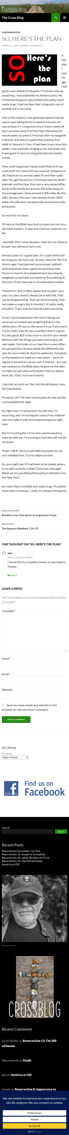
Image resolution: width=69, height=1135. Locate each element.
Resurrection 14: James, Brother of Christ (25, 857)
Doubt (27, 1060)
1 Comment (36, 45)
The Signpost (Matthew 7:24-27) (20, 526)
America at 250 (10, 864)
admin (24, 45)
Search (6, 827)
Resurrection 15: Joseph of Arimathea (23, 854)
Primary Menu (64, 17)
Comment (9, 611)
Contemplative (11, 32)
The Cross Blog (13, 18)
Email (6, 674)
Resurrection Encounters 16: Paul (21, 850)
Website (7, 689)
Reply (14, 575)
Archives (7, 753)
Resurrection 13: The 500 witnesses (22, 860)
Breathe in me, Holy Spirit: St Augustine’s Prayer (29, 513)
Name (6, 658)
